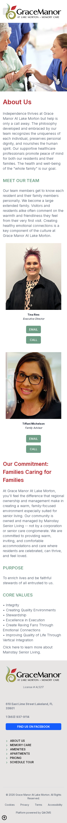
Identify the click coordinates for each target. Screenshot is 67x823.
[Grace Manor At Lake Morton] (33, 11)
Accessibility (55, 804)
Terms (38, 804)
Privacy (24, 804)
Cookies (10, 804)
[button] (6, 11)
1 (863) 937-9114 (17, 717)
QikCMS (46, 812)
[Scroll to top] (4, 818)
